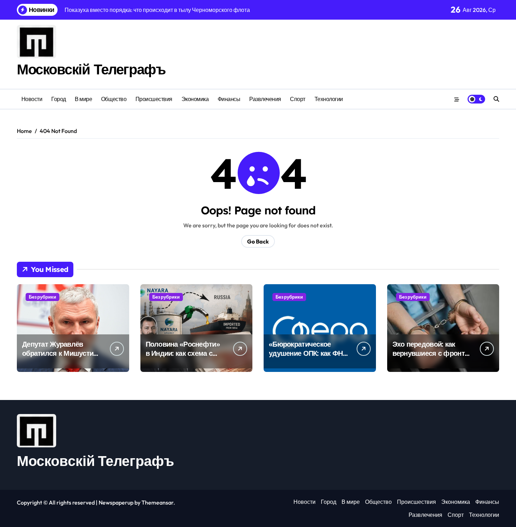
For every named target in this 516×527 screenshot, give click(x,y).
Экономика (195, 98)
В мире (83, 98)
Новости (31, 98)
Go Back (258, 241)
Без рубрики (42, 297)
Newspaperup (116, 502)
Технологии (329, 98)
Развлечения (265, 98)
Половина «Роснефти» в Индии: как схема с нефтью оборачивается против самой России (185, 358)
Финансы (229, 98)
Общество (113, 98)
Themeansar (157, 502)
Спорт (297, 98)
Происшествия (153, 98)
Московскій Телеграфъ (91, 69)
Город (58, 98)
